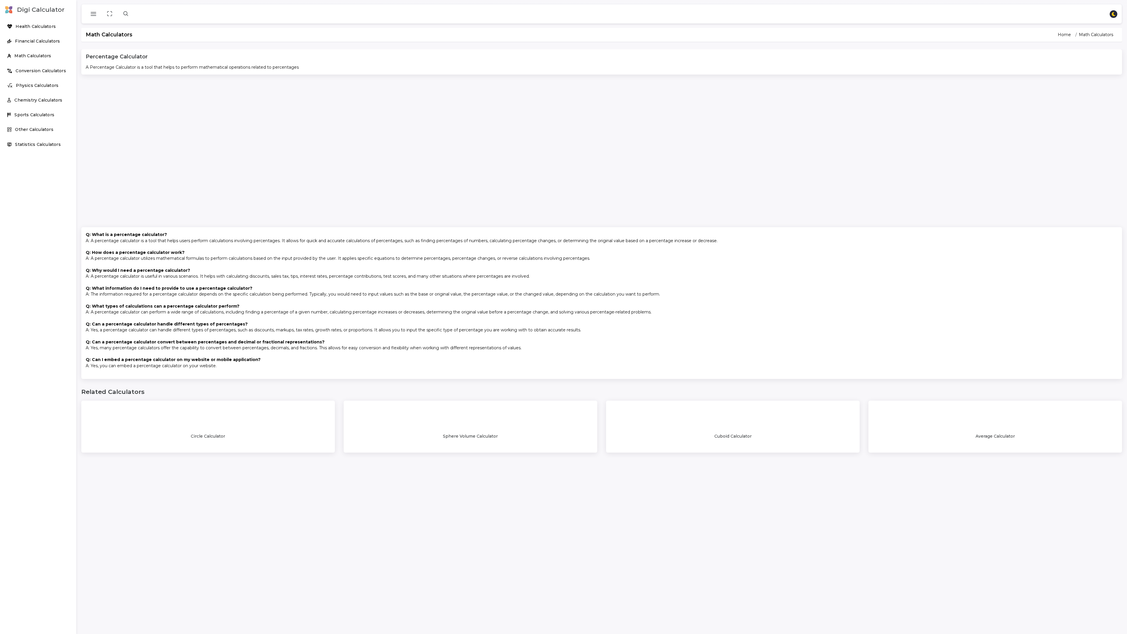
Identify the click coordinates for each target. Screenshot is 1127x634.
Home (1064, 34)
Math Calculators (1096, 34)
